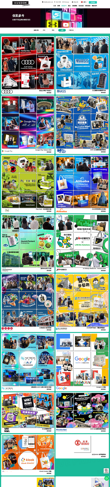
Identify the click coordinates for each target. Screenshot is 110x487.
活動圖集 (74, 5)
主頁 (54, 5)
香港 (53, 30)
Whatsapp (66, 2)
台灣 (62, 30)
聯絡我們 (94, 5)
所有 (44, 30)
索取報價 (87, 5)
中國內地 (71, 30)
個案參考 (64, 5)
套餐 (58, 5)
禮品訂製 (76, 2)
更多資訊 (81, 5)
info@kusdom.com (48, 2)
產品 (69, 5)
